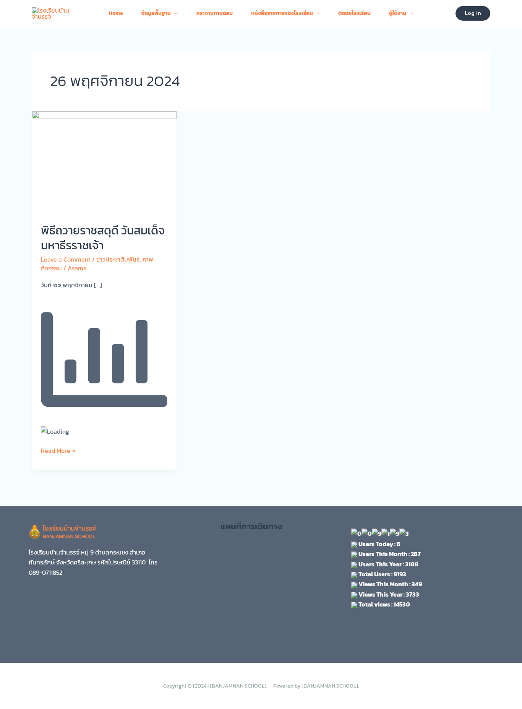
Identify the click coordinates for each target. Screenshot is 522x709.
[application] (174, 13)
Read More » (58, 450)
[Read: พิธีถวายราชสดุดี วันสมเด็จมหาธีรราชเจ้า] (104, 161)
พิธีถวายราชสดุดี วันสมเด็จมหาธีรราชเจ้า (103, 238)
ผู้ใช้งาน (397, 13)
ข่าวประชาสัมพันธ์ (117, 259)
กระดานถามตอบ (214, 13)
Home (116, 13)
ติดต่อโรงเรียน (354, 13)
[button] (473, 13)
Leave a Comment (66, 259)
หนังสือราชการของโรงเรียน (282, 13)
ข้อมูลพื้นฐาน (156, 13)
